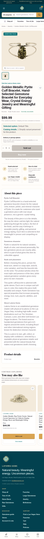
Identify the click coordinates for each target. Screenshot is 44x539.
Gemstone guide (8, 514)
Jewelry (10, 26)
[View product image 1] (5, 75)
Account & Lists (8, 521)
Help (24, 524)
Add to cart (18, 436)
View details (18, 441)
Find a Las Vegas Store (31, 514)
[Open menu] (4, 8)
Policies (26, 527)
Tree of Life (30, 21)
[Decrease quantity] (3, 148)
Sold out (27, 148)
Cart (24, 521)
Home (4, 26)
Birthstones (27, 502)
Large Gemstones (29, 496)
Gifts (4, 506)
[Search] (39, 15)
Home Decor (6, 499)
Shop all (9, 21)
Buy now (22, 155)
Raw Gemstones (8, 502)
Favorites (20, 21)
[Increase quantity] (9, 148)
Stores (4, 518)
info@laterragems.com (18, 480)
